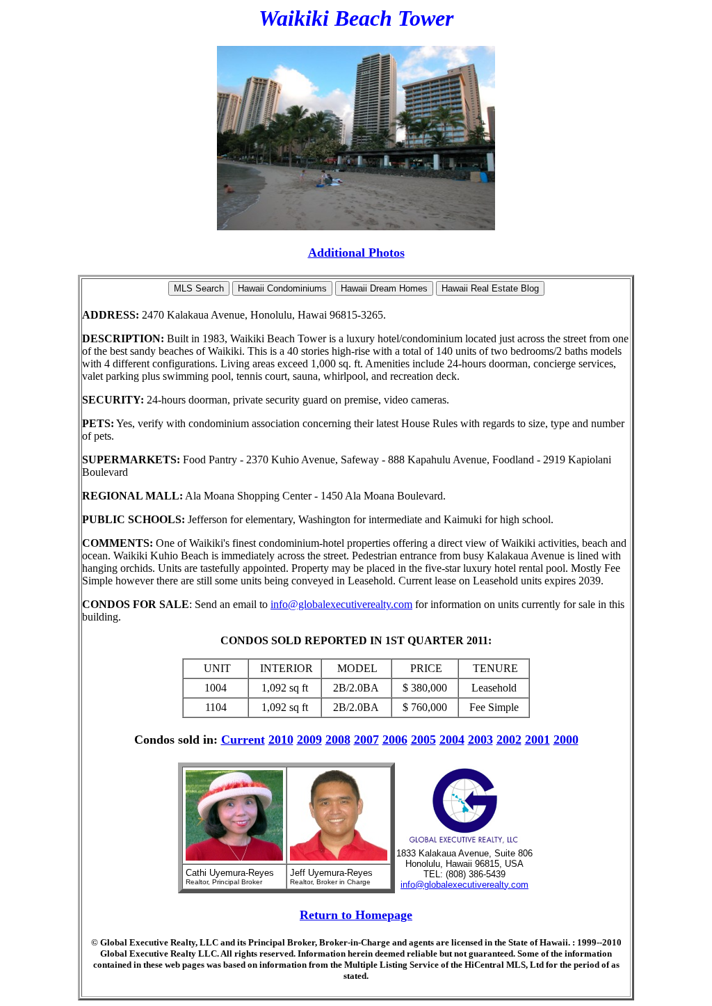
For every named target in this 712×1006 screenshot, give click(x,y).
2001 (537, 739)
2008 (337, 739)
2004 (451, 739)
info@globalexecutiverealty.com (341, 604)
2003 (480, 739)
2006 (394, 739)
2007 (366, 739)
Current (243, 739)
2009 (309, 739)
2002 (508, 739)
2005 (423, 739)
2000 (565, 739)
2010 (280, 739)
